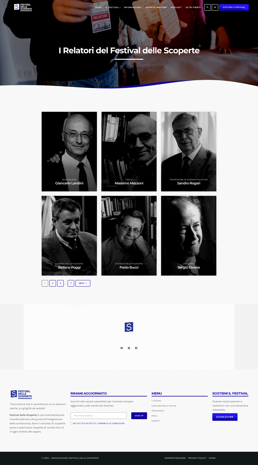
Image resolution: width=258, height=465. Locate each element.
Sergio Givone (189, 267)
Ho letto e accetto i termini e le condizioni (99, 423)
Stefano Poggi (69, 267)
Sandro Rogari (188, 183)
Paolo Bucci (129, 267)
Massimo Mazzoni (129, 183)
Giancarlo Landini (69, 183)
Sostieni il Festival (234, 7)
